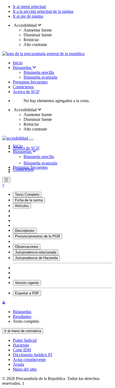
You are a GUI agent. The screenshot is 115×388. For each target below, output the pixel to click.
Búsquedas (22, 67)
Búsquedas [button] (22, 151)
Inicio (17, 62)
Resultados (22, 316)
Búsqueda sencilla (39, 72)
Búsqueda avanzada (40, 77)
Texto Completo (27, 195)
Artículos (22, 206)
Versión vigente (27, 283)
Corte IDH (22, 350)
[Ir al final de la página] (3, 302)
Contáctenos (23, 86)
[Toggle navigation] (31, 139)
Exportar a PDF (27, 293)
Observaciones (26, 247)
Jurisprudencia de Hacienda (36, 258)
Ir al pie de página (28, 16)
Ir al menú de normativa (22, 331)
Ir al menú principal (29, 6)
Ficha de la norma (29, 200)
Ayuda (18, 364)
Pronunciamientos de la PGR (37, 236)
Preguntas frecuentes (30, 82)
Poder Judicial (25, 340)
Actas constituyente (29, 359)
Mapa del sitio (25, 369)
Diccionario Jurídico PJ (32, 354)
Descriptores (24, 231)
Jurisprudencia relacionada (35, 252)
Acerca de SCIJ (26, 91)
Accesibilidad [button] (25, 25)
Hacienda (21, 345)
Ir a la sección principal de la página (43, 11)
